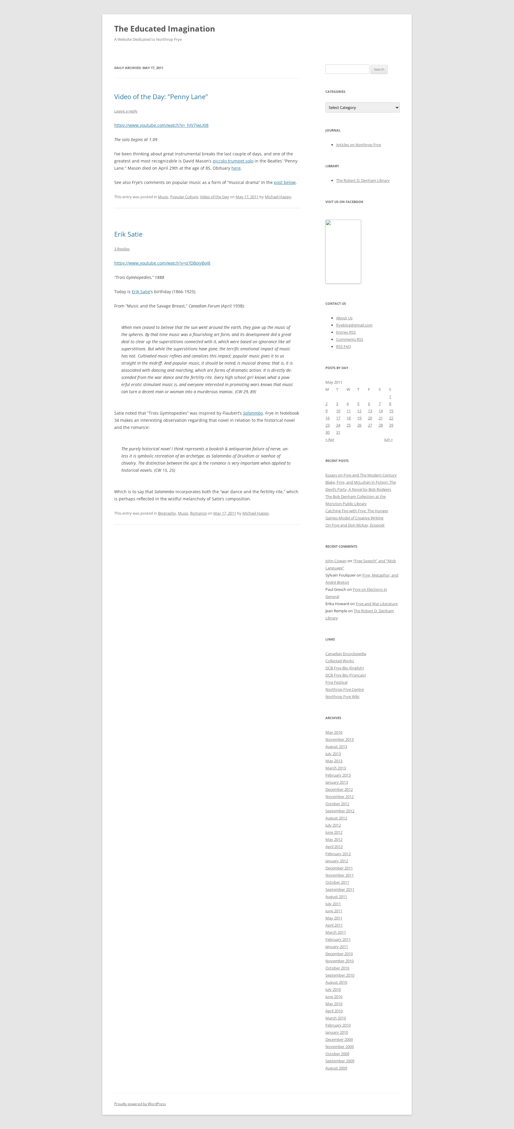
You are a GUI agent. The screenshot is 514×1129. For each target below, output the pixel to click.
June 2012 (333, 832)
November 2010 (339, 961)
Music (163, 196)
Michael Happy (278, 196)
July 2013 (333, 753)
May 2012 (333, 839)
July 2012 (333, 825)
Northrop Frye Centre (344, 689)
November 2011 (339, 875)
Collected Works (339, 660)
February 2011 (338, 939)
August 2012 (336, 818)
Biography (167, 513)
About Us (344, 318)
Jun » (388, 439)
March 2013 (335, 768)
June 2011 (333, 910)
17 (338, 418)
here (236, 168)
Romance (198, 513)
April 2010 (334, 1011)
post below (285, 182)
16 (327, 418)
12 (359, 410)
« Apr (329, 439)
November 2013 (339, 739)
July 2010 (333, 989)
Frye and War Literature (377, 603)
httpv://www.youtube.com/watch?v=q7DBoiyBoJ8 (162, 263)
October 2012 (337, 803)
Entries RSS (346, 332)
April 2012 (334, 846)
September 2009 (339, 1061)
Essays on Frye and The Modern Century (361, 475)
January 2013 (336, 782)
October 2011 (337, 882)
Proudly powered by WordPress (140, 1103)
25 (349, 425)
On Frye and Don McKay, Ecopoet (355, 525)
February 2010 (338, 1025)
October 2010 (337, 968)
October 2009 (337, 1053)
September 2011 (339, 889)
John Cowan (336, 560)
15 (391, 410)
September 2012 (339, 810)
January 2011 (336, 946)
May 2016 (333, 732)
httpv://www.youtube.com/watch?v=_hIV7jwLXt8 (161, 125)
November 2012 (339, 796)
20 (370, 418)
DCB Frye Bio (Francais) (345, 675)
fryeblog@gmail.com (354, 325)
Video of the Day (214, 196)
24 (338, 425)
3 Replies (122, 249)
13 (370, 410)
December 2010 (339, 953)
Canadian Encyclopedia (345, 653)
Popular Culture (184, 196)
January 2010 (336, 1032)
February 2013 (338, 775)
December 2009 (339, 1039)
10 (338, 410)
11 (349, 410)
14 (381, 410)
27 (370, 425)
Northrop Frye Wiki (342, 696)
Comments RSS (349, 339)
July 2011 (333, 903)
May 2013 (333, 760)
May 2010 (333, 1003)
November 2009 (339, 1046)
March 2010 (335, 1018)
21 (381, 418)
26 (359, 425)
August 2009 (336, 1068)
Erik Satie (128, 233)
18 (349, 418)
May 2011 (333, 918)
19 (359, 418)
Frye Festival (336, 682)
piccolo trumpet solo (233, 161)
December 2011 (339, 868)
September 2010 (339, 975)
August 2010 (336, 982)
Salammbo (253, 413)
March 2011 (335, 932)
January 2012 (336, 860)
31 (338, 432)
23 (327, 425)
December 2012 (339, 789)
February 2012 (338, 853)
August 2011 (336, 896)
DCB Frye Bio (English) (344, 668)
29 (391, 425)
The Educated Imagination (164, 28)
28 (381, 425)
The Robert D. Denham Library (363, 180)
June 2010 (333, 996)
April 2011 (334, 925)
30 (327, 432)
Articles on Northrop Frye (358, 144)
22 (391, 418)
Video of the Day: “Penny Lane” (161, 96)
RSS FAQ (343, 346)
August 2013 (336, 746)
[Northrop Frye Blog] (343, 282)
